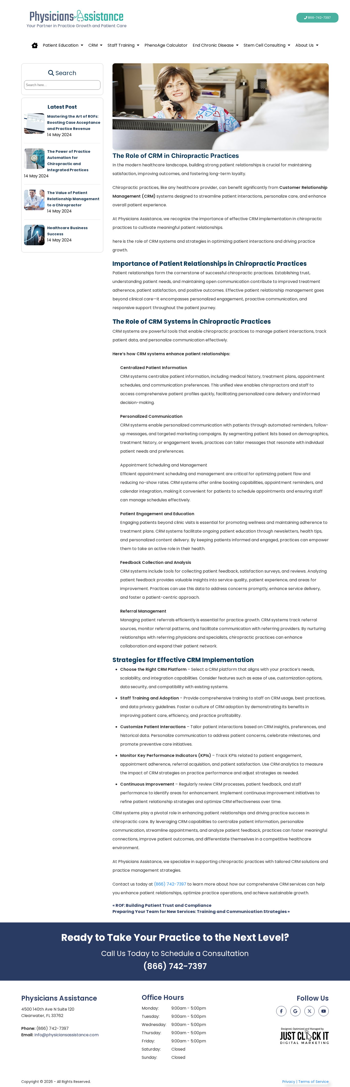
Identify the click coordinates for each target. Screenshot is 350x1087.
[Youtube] (323, 1011)
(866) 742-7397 (170, 884)
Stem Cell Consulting (264, 45)
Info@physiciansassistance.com (66, 1035)
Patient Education (60, 45)
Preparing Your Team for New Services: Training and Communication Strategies (201, 912)
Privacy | (289, 1081)
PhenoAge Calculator (166, 45)
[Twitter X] (309, 1011)
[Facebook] (281, 1011)
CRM (93, 45)
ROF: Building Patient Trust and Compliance (161, 905)
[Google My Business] (295, 1011)
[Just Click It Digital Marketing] (304, 1036)
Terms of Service (313, 1081)
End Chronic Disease (213, 45)
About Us (304, 45)
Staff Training (121, 45)
